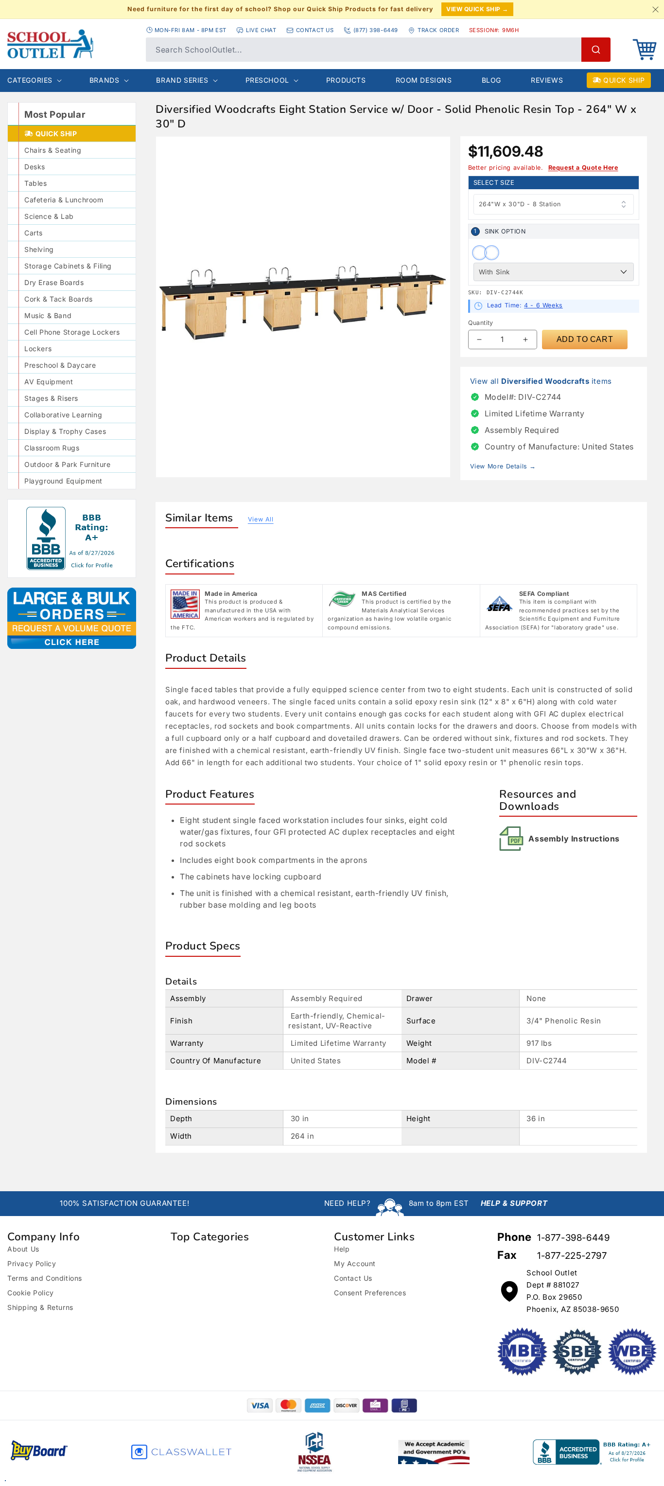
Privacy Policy (31, 1263)
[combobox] (378, 49)
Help (341, 1249)
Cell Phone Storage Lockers (72, 332)
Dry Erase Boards (54, 282)
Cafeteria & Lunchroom (64, 200)
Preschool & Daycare (60, 365)
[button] (644, 49)
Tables (35, 183)
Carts (33, 233)
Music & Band (47, 315)
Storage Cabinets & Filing (68, 266)
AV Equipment (48, 381)
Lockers (38, 348)
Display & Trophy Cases (65, 431)
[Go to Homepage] (71, 43)
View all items (541, 381)
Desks (34, 166)
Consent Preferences (370, 1293)
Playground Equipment (63, 481)
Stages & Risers (51, 398)
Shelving (39, 249)
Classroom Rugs (51, 448)
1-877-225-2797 (572, 1255)
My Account (355, 1263)
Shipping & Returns (40, 1307)
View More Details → (503, 466)
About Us (23, 1249)
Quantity (480, 322)
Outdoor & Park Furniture (67, 464)
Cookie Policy (30, 1293)
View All (261, 519)
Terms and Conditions (44, 1278)
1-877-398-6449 (573, 1237)
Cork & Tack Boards (58, 299)
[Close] (655, 9)
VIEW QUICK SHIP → (477, 9)
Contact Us (353, 1278)
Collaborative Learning (63, 415)
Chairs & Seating (53, 150)
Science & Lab (49, 216)
